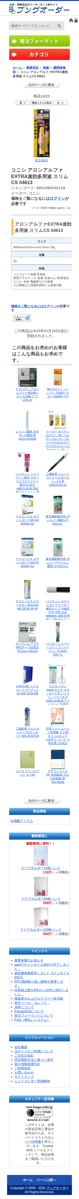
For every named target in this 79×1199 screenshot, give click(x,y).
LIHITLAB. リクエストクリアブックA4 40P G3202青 (27, 690)
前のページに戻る (41, 85)
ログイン (76, 20)
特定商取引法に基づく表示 (33, 1060)
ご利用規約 (22, 1068)
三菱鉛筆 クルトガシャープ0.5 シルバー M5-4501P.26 (27, 732)
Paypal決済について (29, 1011)
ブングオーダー (57, 1188)
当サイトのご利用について (33, 1051)
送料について (24, 1007)
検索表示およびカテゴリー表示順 (38, 998)
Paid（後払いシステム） (32, 1020)
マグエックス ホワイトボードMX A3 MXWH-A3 (27, 562)
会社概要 (20, 1047)
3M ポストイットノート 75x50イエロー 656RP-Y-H (57, 392)
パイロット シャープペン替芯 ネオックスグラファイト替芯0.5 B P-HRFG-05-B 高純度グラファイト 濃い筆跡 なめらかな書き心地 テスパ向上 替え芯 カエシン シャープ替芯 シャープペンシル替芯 (27, 492)
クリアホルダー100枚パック (40, 929)
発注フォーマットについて (33, 1015)
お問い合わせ (24, 1072)
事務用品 (32, 67)
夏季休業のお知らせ (29, 960)
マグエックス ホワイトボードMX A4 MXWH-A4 (27, 520)
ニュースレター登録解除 (32, 1081)
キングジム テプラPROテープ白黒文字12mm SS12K (27, 647)
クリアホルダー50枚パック (40, 898)
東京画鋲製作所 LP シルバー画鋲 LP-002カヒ (58, 520)
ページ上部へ (46, 1180)
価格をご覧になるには (27, 306)
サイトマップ (24, 1077)
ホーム (71, 20)
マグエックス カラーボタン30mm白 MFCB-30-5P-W (27, 605)
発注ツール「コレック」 (32, 1003)
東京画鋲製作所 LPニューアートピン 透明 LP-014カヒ (58, 562)
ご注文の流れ (24, 1055)
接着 (46, 67)
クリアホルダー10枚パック (40, 868)
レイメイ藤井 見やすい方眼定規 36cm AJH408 (27, 435)
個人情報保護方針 (27, 1064)
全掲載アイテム (21, 821)
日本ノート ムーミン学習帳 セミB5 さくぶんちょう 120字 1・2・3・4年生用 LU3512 (57, 736)
